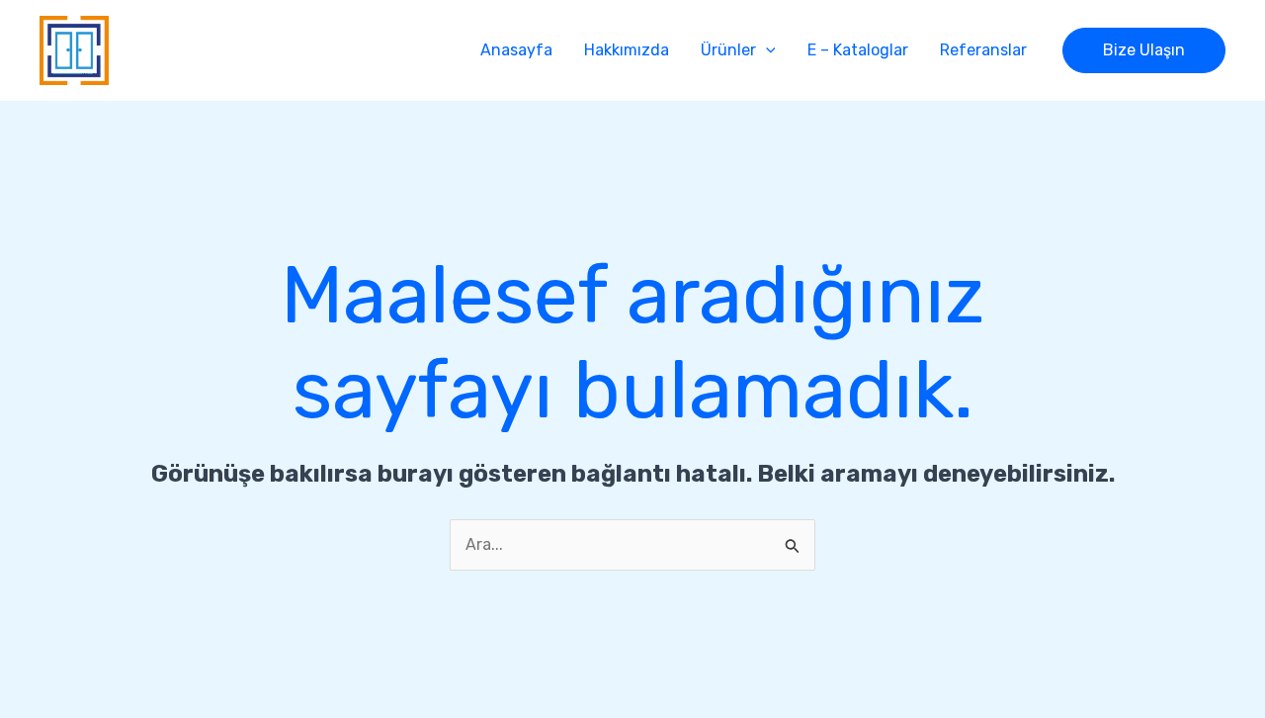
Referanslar (983, 50)
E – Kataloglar (857, 50)
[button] (766, 50)
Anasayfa (516, 50)
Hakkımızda (626, 50)
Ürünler (728, 50)
